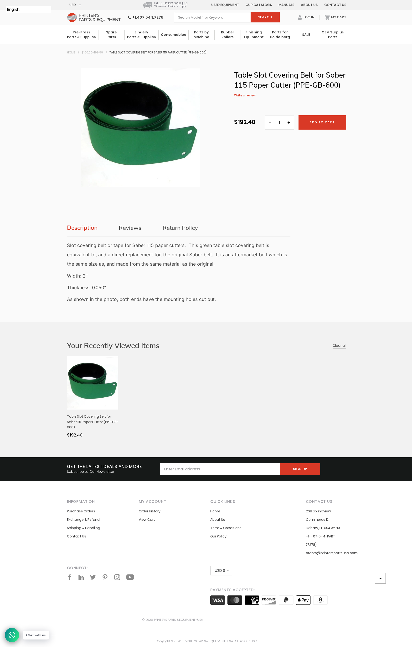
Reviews (130, 227)
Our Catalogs (259, 4)
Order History (149, 511)
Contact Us (335, 4)
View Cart (147, 519)
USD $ (220, 570)
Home (71, 52)
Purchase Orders (81, 511)
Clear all (339, 345)
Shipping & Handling (83, 528)
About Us (309, 4)
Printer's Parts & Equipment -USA (178, 619)
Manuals (286, 4)
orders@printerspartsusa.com (332, 553)
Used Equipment (225, 4)
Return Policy (180, 227)
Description (82, 227)
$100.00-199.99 (92, 52)
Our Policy (218, 536)
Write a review (245, 95)
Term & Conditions (226, 528)
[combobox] (227, 17)
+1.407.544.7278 (147, 17)
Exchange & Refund (83, 519)
